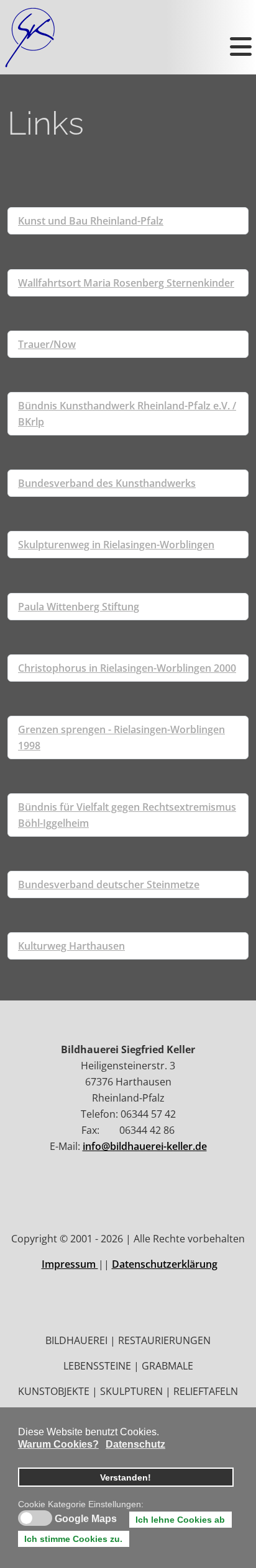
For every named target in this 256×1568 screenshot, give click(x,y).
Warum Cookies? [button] (58, 1444)
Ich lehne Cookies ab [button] (180, 1520)
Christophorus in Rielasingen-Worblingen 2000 (127, 668)
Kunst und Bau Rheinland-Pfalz (90, 221)
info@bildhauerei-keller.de (145, 1146)
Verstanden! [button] (125, 1477)
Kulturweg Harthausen (71, 946)
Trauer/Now (47, 344)
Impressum (70, 1264)
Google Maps (86, 1519)
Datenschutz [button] (135, 1444)
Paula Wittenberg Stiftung (78, 606)
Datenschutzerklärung (164, 1264)
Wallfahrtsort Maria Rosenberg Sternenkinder (126, 283)
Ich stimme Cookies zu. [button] (73, 1539)
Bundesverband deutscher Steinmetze (108, 884)
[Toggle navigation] (239, 37)
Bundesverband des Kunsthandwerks (107, 483)
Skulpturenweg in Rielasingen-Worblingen (116, 544)
